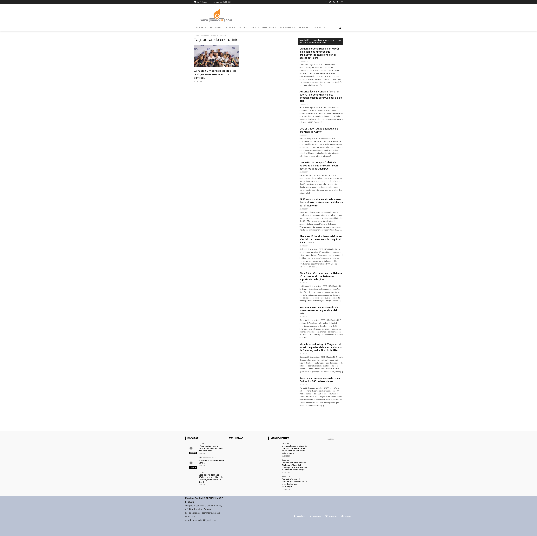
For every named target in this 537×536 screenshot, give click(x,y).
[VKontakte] (326, 516)
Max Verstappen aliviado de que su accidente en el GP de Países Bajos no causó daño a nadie (294, 449)
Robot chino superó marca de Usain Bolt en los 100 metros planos (320, 380)
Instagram (317, 516)
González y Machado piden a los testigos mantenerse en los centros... (215, 74)
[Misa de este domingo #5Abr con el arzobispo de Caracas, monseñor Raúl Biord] (191, 477)
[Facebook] (326, 2)
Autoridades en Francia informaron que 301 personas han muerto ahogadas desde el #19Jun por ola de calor (321, 96)
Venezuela (286, 476)
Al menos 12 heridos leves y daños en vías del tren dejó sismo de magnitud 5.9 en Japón (321, 239)
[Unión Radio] (216, 15)
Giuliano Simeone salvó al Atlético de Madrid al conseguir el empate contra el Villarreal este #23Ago (294, 466)
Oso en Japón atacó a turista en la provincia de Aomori (319, 130)
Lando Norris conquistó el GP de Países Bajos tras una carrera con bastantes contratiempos (319, 165)
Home (196, 35)
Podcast (201, 443)
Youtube (348, 516)
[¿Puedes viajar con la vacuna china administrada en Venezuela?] (191, 448)
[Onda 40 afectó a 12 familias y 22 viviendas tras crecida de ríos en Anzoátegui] (274, 481)
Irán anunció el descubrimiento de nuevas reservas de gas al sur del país (319, 310)
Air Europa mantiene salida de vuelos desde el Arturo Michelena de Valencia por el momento (321, 202)
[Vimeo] (337, 2)
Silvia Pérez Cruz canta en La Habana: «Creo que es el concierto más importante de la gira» (321, 276)
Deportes (285, 443)
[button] (339, 27)
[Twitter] (333, 2)
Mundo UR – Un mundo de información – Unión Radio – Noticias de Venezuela (320, 41)
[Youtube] (341, 2)
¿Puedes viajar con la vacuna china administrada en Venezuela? (211, 448)
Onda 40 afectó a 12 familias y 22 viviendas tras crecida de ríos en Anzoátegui (294, 482)
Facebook (301, 516)
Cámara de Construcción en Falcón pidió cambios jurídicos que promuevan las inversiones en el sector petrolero (320, 53)
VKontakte (333, 516)
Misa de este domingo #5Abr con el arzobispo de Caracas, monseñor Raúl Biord (211, 478)
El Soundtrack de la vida (207, 458)
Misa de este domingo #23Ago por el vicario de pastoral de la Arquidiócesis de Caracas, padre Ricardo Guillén (321, 347)
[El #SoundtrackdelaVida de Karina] (191, 463)
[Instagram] (330, 2)
